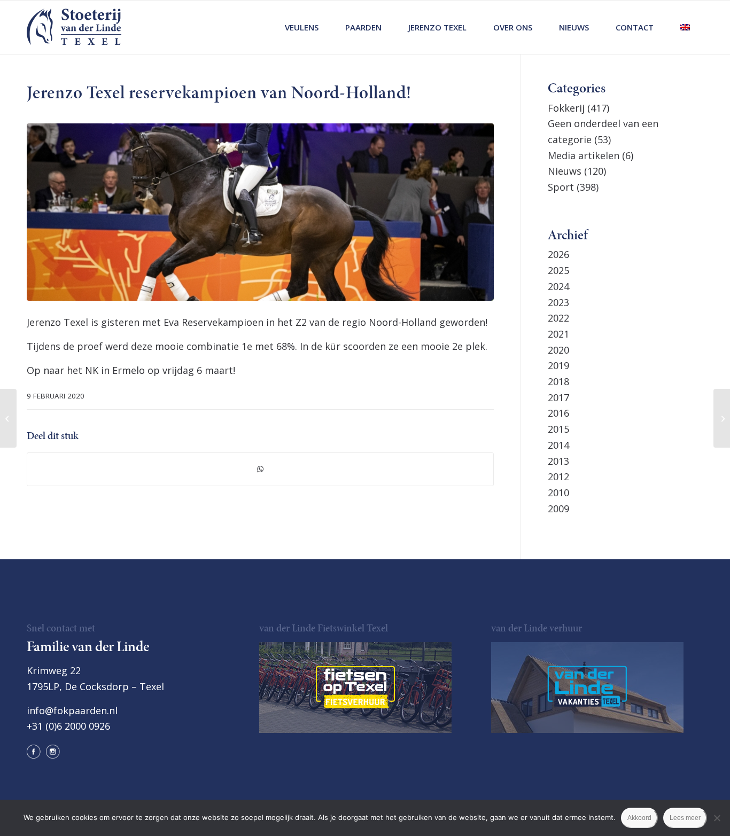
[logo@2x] (74, 27)
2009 (558, 508)
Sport (561, 187)
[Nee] (716, 817)
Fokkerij (566, 107)
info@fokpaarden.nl (72, 710)
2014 (558, 445)
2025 (558, 270)
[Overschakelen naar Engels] (685, 27)
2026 (558, 254)
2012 (558, 476)
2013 (558, 461)
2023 (558, 302)
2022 (558, 317)
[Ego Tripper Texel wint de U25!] (721, 418)
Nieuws (564, 171)
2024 (558, 286)
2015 (558, 429)
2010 (558, 492)
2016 (558, 413)
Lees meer (685, 818)
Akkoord (639, 818)
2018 (558, 381)
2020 (558, 349)
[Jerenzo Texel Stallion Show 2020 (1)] (260, 212)
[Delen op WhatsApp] (260, 469)
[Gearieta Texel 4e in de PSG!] (8, 418)
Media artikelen (583, 155)
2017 (558, 397)
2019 (558, 365)
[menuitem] (301, 27)
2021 (558, 333)
